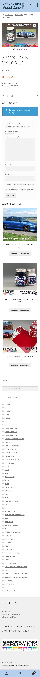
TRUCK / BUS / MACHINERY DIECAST (16, 567)
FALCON (7, 480)
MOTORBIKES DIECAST (12, 525)
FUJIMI (7, 484)
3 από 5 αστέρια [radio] (10, 134)
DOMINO (7, 466)
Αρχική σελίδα (9, 15)
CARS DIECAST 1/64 (11, 435)
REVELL (7, 546)
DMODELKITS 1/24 (10, 463)
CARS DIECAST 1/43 (11, 432)
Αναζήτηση (20, 673)
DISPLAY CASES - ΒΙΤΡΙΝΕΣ (13, 459)
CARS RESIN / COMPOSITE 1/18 (14, 439)
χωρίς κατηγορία (10, 591)
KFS (6, 504)
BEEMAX (7, 414)
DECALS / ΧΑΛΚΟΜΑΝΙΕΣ (12, 446)
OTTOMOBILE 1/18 (10, 539)
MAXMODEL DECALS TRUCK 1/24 (14, 515)
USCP (6, 570)
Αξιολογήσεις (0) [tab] (8, 96)
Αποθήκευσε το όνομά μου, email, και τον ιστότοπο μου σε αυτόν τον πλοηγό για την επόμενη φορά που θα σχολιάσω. (19, 186)
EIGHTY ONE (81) (10, 477)
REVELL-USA (8, 549)
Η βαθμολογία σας (12, 131)
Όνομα (8, 165)
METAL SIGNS (9, 522)
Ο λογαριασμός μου (6, 673)
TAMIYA (7, 560)
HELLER (7, 494)
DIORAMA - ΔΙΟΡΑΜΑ (11, 453)
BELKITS (7, 418)
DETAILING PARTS (10, 449)
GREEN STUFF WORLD (11, 487)
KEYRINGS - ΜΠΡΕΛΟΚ (11, 501)
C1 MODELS (8, 421)
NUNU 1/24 (8, 536)
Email (7, 174)
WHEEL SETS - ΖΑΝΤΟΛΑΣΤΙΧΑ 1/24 (16, 577)
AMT (6, 408)
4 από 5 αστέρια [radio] (12, 134)
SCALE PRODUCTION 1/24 (12, 553)
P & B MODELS (9, 543)
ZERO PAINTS (19, 15)
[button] (34, 25)
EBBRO (7, 473)
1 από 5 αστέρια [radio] (6, 134)
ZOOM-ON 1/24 (9, 584)
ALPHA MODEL (9, 404)
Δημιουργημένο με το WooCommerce (15, 665)
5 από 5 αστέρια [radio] (13, 134)
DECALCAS (8, 442)
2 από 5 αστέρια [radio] (8, 134)
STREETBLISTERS (10, 556)
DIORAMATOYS (9, 456)
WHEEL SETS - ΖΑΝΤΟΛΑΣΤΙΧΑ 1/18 (16, 574)
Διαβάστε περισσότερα (20, 253)
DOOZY (7, 470)
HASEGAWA (8, 491)
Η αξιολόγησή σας (12, 137)
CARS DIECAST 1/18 (11, 425)
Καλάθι (31, 671)
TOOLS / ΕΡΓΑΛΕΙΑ (10, 563)
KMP (6, 508)
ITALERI (7, 498)
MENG (6, 518)
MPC (6, 529)
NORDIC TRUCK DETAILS (12, 532)
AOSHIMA (7, 411)
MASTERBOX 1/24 (10, 511)
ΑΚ (5, 588)
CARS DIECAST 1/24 (11, 428)
